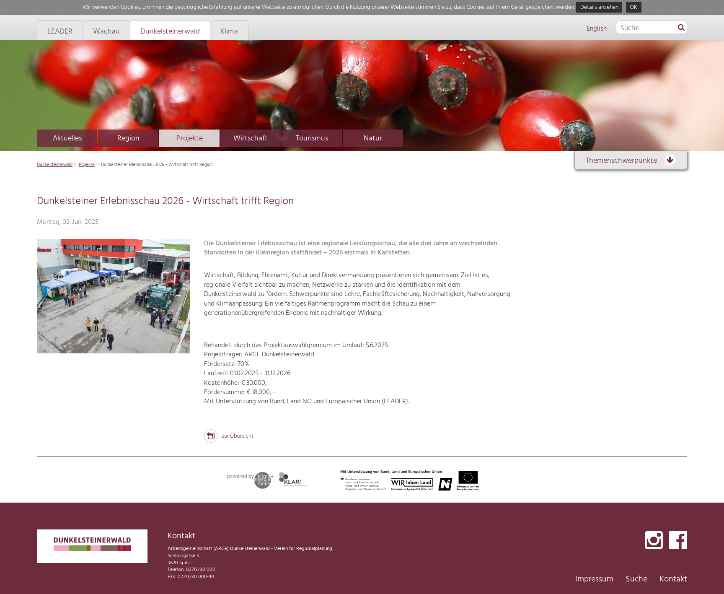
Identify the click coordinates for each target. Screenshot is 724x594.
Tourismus (312, 138)
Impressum (594, 579)
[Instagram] (654, 540)
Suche (636, 579)
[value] (681, 28)
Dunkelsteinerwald (54, 165)
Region (128, 138)
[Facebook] (678, 540)
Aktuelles (67, 138)
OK (633, 7)
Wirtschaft (250, 138)
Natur (373, 138)
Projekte (189, 138)
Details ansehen (599, 7)
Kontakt (673, 579)
